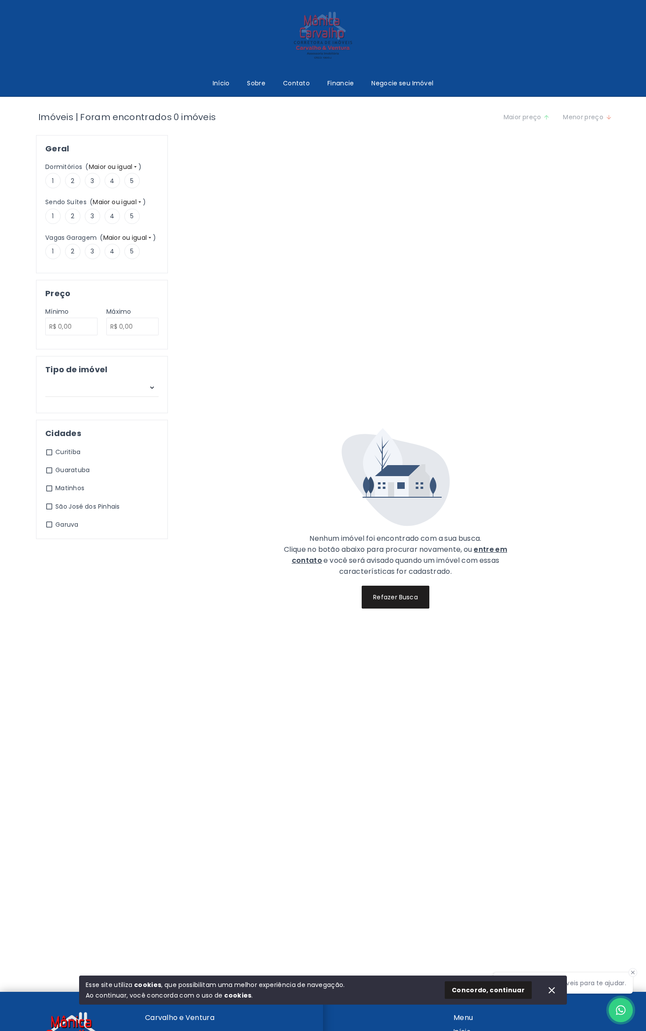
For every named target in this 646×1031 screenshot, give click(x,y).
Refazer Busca (395, 597)
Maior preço (522, 117)
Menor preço (583, 117)
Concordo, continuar (488, 990)
